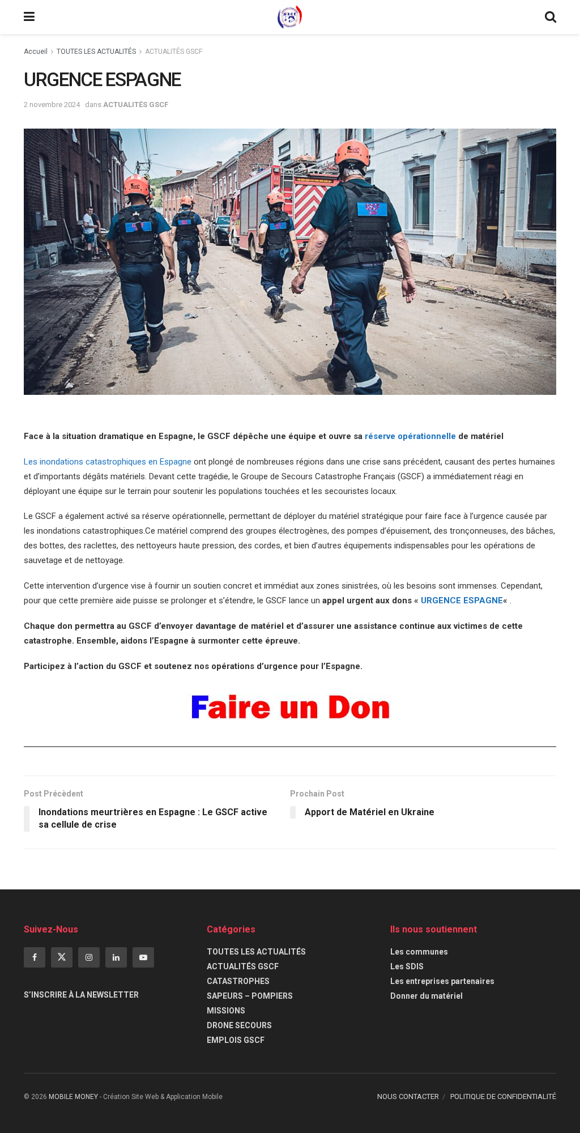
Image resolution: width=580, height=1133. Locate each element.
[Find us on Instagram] (89, 957)
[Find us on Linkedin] (116, 957)
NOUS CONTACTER (408, 1096)
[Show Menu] (29, 17)
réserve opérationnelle (411, 436)
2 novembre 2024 (52, 104)
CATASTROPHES (238, 981)
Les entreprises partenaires (442, 981)
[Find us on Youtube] (143, 957)
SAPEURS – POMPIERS (250, 995)
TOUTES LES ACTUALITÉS (96, 52)
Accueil (36, 52)
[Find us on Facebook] (34, 957)
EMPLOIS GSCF (236, 1040)
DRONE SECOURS (239, 1025)
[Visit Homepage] (290, 17)
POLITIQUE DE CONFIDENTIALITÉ (503, 1096)
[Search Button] (550, 17)
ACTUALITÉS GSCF (173, 52)
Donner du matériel (426, 995)
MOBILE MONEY (73, 1097)
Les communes (419, 951)
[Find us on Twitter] (61, 957)
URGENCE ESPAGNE (462, 600)
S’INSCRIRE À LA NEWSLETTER (81, 994)
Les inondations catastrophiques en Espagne (109, 462)
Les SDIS (407, 966)
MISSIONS (226, 1010)
